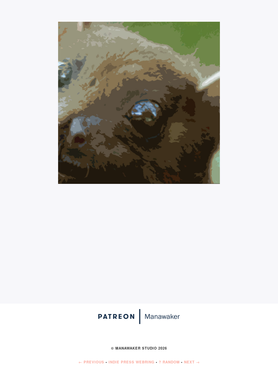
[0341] (139, 102)
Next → (192, 361)
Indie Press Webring (131, 361)
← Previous (91, 361)
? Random (169, 361)
